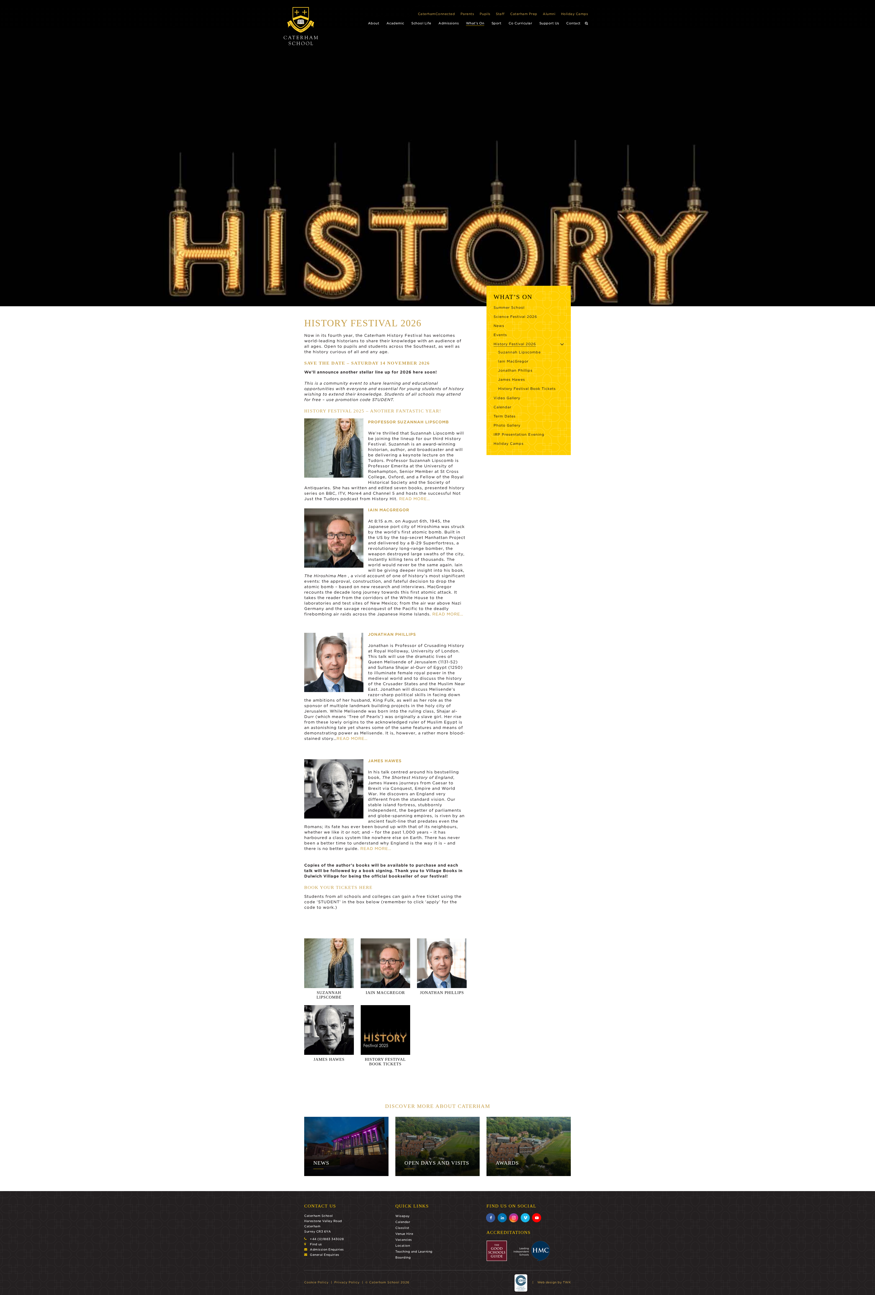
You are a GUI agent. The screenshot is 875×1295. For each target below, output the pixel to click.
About (373, 23)
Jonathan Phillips (515, 370)
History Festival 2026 (515, 344)
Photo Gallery (507, 425)
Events (500, 335)
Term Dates (505, 416)
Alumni (549, 14)
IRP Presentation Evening (519, 435)
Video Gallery (507, 398)
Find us (316, 1244)
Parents (467, 14)
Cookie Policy (316, 1282)
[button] (586, 23)
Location (402, 1245)
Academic (395, 23)
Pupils (485, 14)
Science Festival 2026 (515, 317)
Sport (497, 23)
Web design (547, 1282)
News (499, 326)
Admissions (448, 23)
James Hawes (511, 380)
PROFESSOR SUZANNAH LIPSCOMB (408, 422)
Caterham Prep (523, 14)
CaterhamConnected (436, 14)
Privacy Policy (347, 1282)
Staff (500, 14)
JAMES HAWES (384, 761)
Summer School (509, 308)
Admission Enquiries (327, 1249)
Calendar (502, 407)
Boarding (403, 1257)
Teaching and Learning (413, 1251)
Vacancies (403, 1239)
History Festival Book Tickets (527, 389)
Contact (573, 23)
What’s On (475, 23)
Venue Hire (404, 1234)
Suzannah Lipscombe (519, 352)
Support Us (549, 23)
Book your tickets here (338, 887)
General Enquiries (324, 1254)
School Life (421, 23)
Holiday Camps (574, 14)
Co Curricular (520, 23)
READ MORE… (414, 499)
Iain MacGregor (513, 361)
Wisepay (402, 1216)
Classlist (402, 1228)
